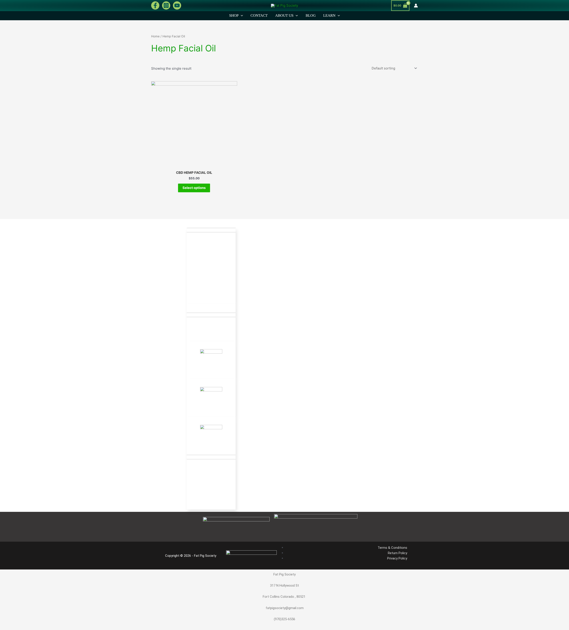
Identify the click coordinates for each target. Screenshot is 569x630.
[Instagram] (166, 5)
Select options (194, 188)
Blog (311, 15)
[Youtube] (177, 5)
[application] (240, 15)
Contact (259, 15)
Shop (233, 15)
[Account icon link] (416, 6)
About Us (284, 15)
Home (155, 36)
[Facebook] (155, 5)
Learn (329, 15)
